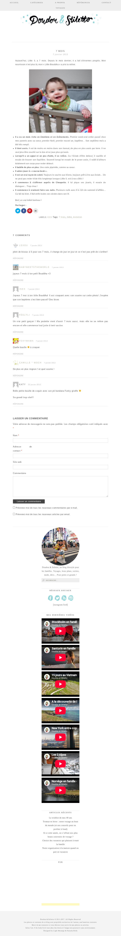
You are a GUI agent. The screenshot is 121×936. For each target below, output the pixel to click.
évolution (77, 217)
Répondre (18, 258)
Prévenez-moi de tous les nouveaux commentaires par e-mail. (47, 508)
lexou (23, 245)
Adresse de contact (22, 448)
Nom (16, 435)
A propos (60, 2)
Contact (106, 2)
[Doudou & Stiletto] (60, 24)
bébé (69, 217)
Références (83, 2)
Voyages (60, 8)
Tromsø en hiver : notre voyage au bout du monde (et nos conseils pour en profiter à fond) (60, 825)
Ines (22, 289)
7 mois (62, 217)
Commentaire (19, 473)
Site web (17, 462)
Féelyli (24, 315)
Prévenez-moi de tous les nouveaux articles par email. (43, 514)
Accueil (14, 2)
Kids (49, 217)
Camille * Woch (30, 363)
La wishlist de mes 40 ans (60, 818)
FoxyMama (26, 341)
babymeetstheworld (34, 267)
